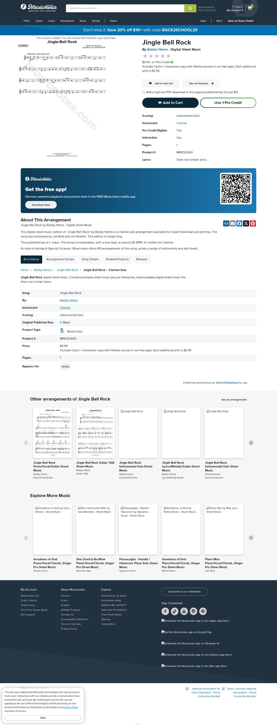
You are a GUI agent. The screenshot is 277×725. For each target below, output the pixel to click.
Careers (65, 596)
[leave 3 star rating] (157, 56)
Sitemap (106, 619)
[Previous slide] (26, 442)
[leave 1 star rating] (145, 56)
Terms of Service (71, 624)
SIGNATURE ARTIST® (113, 605)
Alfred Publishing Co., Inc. (232, 382)
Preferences (28, 605)
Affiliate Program (70, 610)
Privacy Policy (69, 629)
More (220, 22)
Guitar (39, 21)
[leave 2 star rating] (151, 56)
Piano (27, 21)
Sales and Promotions (114, 610)
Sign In (239, 6)
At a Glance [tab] (31, 259)
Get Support (28, 614)
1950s (65, 366)
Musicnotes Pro (206, 7)
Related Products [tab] (117, 259)
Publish (65, 605)
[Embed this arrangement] (226, 223)
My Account (234, 10)
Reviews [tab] (142, 259)
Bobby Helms (157, 49)
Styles (113, 21)
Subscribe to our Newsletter (184, 591)
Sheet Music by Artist (113, 596)
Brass (83, 21)
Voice (51, 21)
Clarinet (182, 123)
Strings (96, 21)
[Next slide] (251, 442)
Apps (203, 21)
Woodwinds (67, 21)
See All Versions (198, 83)
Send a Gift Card (206, 10)
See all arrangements (234, 399)
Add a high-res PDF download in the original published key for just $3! (192, 92)
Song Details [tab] (90, 259)
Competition (108, 624)
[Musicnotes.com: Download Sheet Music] (39, 7)
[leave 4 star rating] (163, 56)
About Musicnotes (73, 589)
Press (64, 600)
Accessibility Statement (74, 619)
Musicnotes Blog (111, 600)
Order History (29, 600)
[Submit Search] (190, 8)
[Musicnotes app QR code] (236, 191)
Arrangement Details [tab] (60, 259)
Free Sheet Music (111, 614)
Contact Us (67, 614)
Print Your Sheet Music (34, 610)
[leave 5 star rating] (168, 56)
